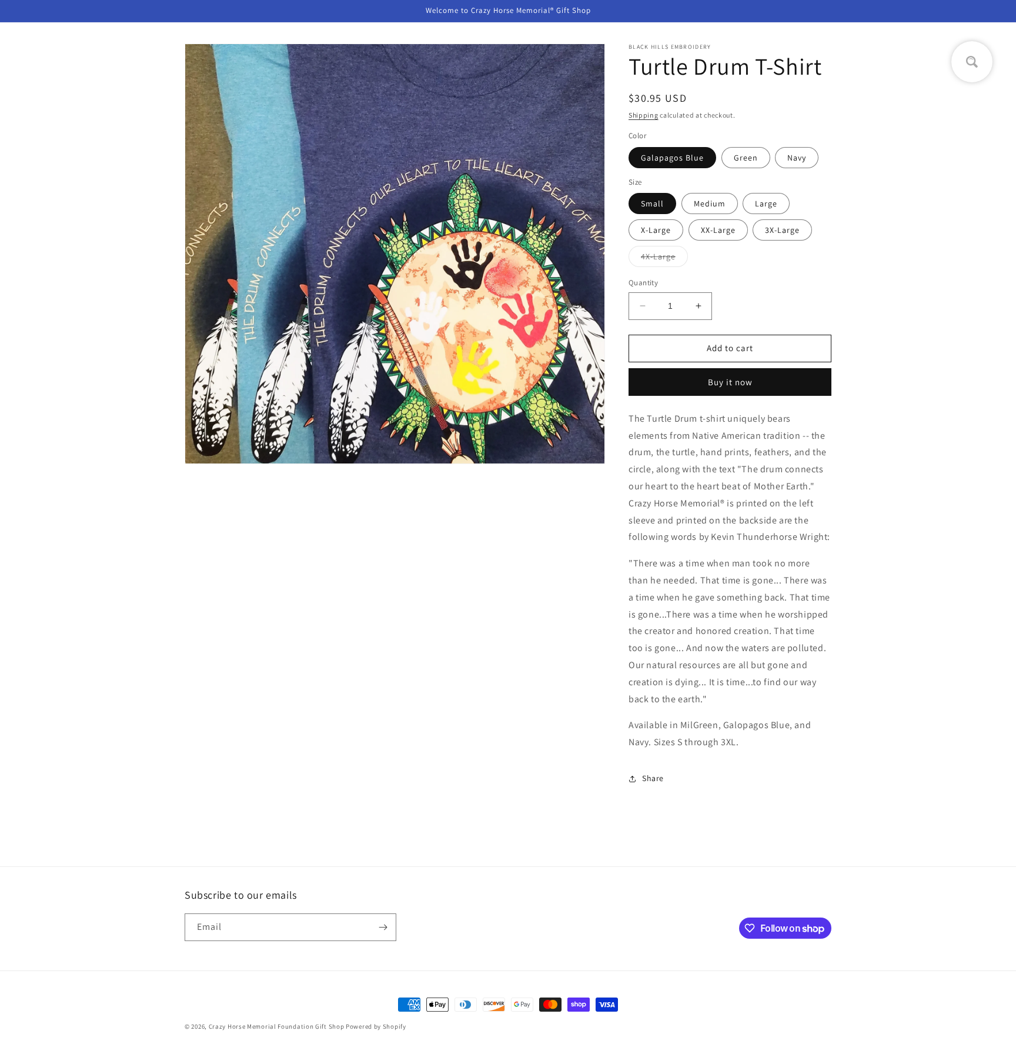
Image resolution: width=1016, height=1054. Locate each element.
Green (746, 157)
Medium (710, 203)
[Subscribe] (383, 927)
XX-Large (718, 230)
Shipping (644, 115)
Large (766, 203)
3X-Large (782, 230)
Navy (796, 157)
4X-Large (664, 259)
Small (652, 203)
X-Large (656, 230)
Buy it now (730, 382)
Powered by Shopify (376, 1026)
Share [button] (653, 778)
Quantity (643, 283)
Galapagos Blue (672, 157)
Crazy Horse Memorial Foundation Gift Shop (277, 1026)
